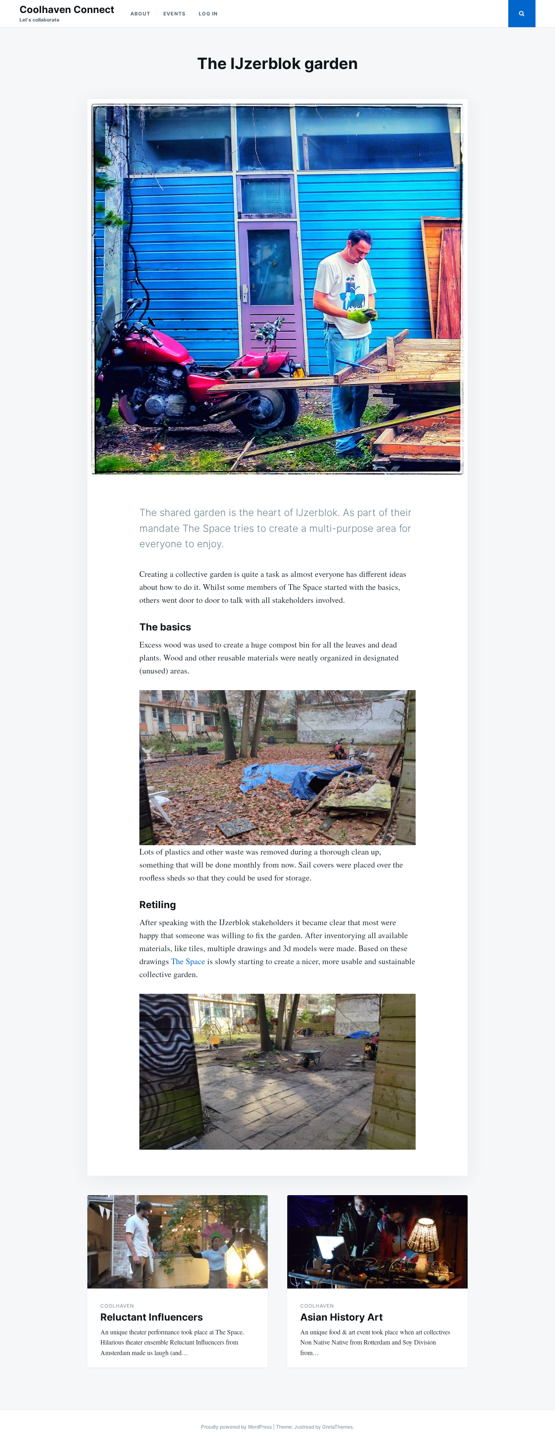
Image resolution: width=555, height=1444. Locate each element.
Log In (208, 14)
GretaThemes (337, 1427)
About (140, 14)
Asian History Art (341, 1317)
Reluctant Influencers (151, 1317)
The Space (188, 961)
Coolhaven (117, 1306)
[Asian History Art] (377, 1242)
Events (174, 14)
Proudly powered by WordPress (237, 1427)
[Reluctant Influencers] (177, 1242)
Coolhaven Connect (67, 9)
